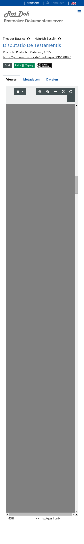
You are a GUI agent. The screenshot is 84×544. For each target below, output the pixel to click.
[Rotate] (71, 91)
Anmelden (56, 3)
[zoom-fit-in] (63, 91)
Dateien (52, 79)
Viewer (11, 79)
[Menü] (79, 11)
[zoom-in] (40, 91)
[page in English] (72, 3)
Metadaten (31, 79)
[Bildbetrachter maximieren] (71, 99)
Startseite (33, 3)
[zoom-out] (48, 91)
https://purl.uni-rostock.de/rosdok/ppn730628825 (37, 57)
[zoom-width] (56, 91)
